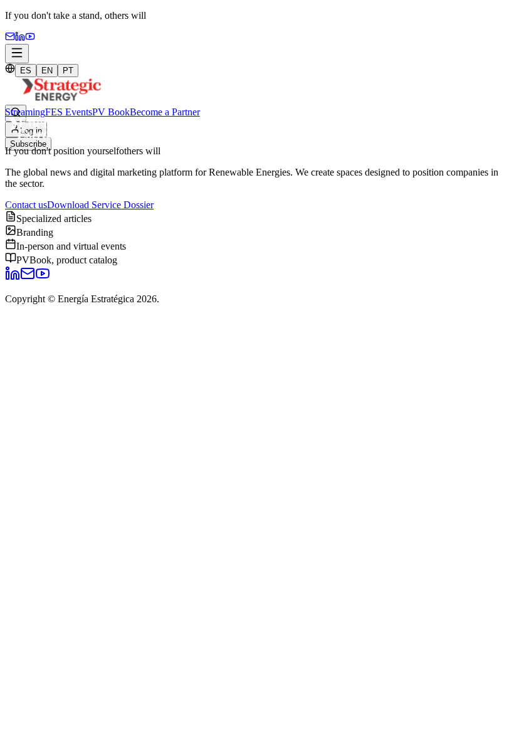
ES (25, 70)
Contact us (26, 204)
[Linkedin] (20, 38)
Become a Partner (165, 112)
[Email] (10, 38)
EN (47, 70)
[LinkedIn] (12, 277)
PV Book (111, 112)
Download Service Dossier (100, 204)
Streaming (25, 112)
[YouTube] (30, 38)
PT (68, 70)
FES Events (68, 112)
